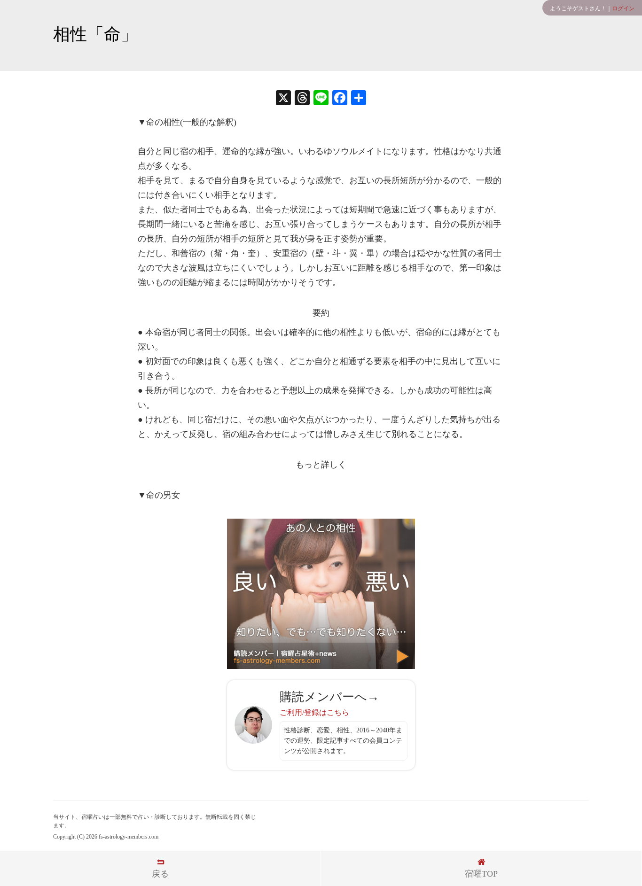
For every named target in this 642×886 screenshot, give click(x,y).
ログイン (623, 8)
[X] (283, 99)
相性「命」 (95, 34)
